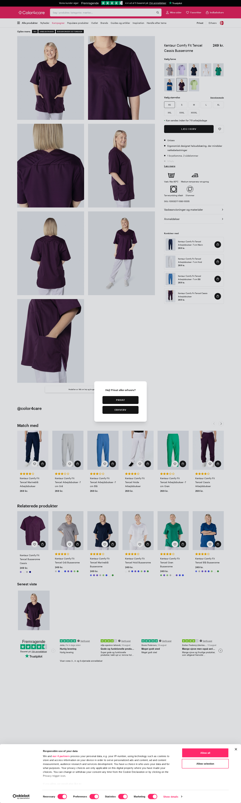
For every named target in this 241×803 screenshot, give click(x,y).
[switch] (94, 796)
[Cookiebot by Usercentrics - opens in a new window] (21, 796)
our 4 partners (61, 756)
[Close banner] (236, 749)
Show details (170, 796)
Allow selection (205, 763)
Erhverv (121, 409)
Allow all (205, 752)
